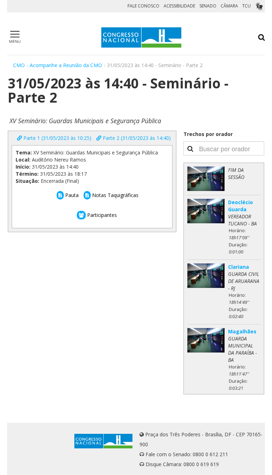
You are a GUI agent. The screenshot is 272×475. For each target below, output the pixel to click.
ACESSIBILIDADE (179, 6)
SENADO (207, 6)
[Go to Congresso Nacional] (141, 37)
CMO (19, 65)
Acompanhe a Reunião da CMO (66, 65)
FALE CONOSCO (143, 6)
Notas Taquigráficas (114, 195)
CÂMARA (229, 6)
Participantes (101, 215)
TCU (246, 6)
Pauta (71, 195)
